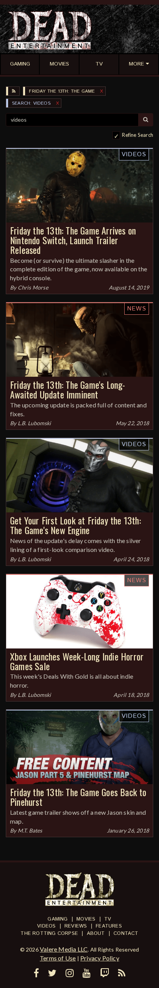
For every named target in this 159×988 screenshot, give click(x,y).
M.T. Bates (30, 830)
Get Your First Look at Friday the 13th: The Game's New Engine (75, 525)
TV (107, 919)
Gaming (57, 919)
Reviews (75, 926)
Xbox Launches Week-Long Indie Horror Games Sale (77, 661)
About (96, 933)
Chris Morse (33, 287)
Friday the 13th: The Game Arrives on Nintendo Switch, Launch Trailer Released (73, 240)
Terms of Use (58, 958)
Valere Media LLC (64, 949)
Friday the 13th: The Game (62, 91)
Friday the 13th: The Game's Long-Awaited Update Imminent (67, 389)
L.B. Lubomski (34, 423)
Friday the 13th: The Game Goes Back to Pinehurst (78, 797)
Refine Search (137, 135)
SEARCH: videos (31, 103)
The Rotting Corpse (49, 933)
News (136, 308)
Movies (85, 919)
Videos (134, 154)
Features (109, 926)
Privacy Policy (99, 958)
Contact (125, 933)
